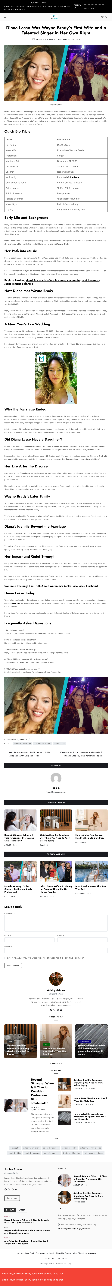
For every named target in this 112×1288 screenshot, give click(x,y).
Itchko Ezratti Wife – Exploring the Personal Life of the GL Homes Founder (56, 889)
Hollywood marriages (93, 1153)
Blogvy (68, 1264)
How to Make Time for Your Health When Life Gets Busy (89, 836)
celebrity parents (32, 1153)
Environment (49, 1041)
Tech (22, 6)
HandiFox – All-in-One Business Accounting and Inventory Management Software (52, 282)
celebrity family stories (90, 1148)
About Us (52, 6)
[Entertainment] (96, 5)
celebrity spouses (52, 1153)
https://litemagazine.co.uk (56, 792)
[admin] (56, 778)
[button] (50, 1063)
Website (8, 946)
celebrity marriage (22, 744)
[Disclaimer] (89, 8)
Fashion (7, 1217)
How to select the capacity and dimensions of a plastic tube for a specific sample (56, 1050)
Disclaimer (9, 10)
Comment (9, 913)
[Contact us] (92, 8)
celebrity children (31, 1148)
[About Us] (103, 5)
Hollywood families (71, 1153)
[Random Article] (102, 17)
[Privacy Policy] (85, 8)
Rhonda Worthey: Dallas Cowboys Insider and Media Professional (18, 889)
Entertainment (32, 6)
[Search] (106, 17)
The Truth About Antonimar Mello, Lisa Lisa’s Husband (63, 586)
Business (82, 1041)
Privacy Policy (63, 6)
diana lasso (59, 744)
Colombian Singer (43, 744)
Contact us (20, 10)
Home (6, 6)
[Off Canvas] (5, 17)
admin (39, 39)
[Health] (99, 5)
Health (43, 6)
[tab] (10, 1210)
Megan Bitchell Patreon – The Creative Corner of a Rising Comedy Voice (27, 1232)
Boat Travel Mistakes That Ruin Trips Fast (90, 888)
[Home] (85, 5)
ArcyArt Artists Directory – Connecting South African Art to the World (26, 1242)
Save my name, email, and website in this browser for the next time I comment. (45, 958)
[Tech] (92, 5)
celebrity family (69, 1148)
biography (15, 1148)
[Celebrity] (89, 5)
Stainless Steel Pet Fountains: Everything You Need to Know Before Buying (55, 837)
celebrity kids (15, 1153)
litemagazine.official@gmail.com (75, 1228)
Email (60, 936)
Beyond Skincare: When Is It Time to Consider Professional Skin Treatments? (19, 837)
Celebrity (15, 6)
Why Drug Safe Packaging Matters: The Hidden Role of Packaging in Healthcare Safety (91, 1050)
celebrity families (51, 1148)
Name (7, 936)
